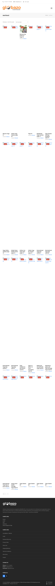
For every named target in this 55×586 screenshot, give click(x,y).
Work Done (5, 554)
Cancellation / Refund (7, 533)
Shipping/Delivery (6, 548)
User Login (27, 1)
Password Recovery (7, 539)
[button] (51, 8)
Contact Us (50, 583)
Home (4, 519)
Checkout (5, 524)
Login (4, 520)
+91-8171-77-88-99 (8, 1)
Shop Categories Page (7, 525)
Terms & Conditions (7, 551)
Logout (4, 557)
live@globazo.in (18, 1)
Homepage (50, 582)
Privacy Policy (6, 542)
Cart (4, 522)
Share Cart (5, 545)
